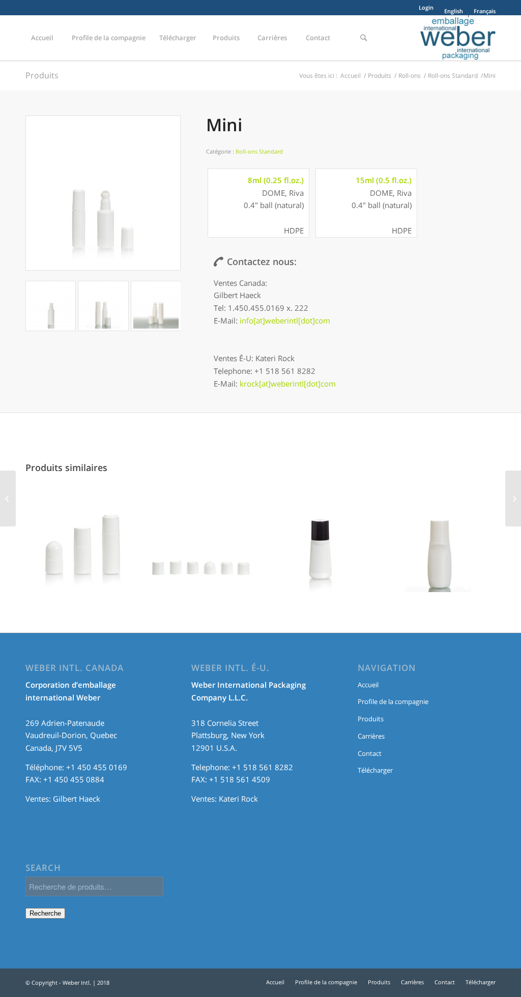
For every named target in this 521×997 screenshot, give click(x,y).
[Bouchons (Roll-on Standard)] (201, 540)
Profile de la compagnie (393, 701)
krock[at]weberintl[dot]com (288, 383)
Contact (370, 753)
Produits (42, 75)
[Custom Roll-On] (320, 540)
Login (426, 7)
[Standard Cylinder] (82, 540)
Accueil (350, 75)
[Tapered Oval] (439, 540)
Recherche (45, 913)
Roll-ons (409, 75)
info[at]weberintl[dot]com (285, 320)
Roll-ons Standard (453, 75)
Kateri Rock (238, 799)
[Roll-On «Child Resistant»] (8, 498)
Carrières (371, 736)
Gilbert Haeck (76, 799)
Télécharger (375, 770)
